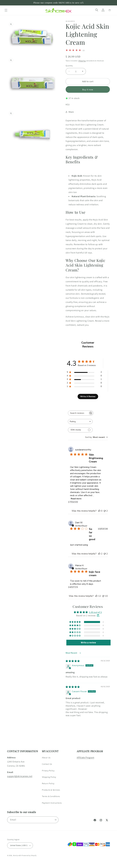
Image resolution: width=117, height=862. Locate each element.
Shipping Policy (49, 777)
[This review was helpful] (99, 553)
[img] (73, 661)
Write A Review (87, 396)
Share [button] (71, 112)
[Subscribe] (55, 819)
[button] (6, 10)
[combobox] (80, 421)
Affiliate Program (85, 757)
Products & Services (51, 790)
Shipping (82, 61)
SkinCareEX (17, 855)
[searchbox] (78, 413)
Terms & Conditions (51, 796)
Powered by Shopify (29, 855)
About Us (46, 757)
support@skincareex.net (19, 776)
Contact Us (47, 764)
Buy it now (87, 89)
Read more (76, 498)
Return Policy (48, 783)
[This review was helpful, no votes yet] (99, 510)
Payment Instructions (52, 803)
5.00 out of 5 (95, 612)
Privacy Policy (48, 770)
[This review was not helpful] (105, 510)
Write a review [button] (88, 642)
